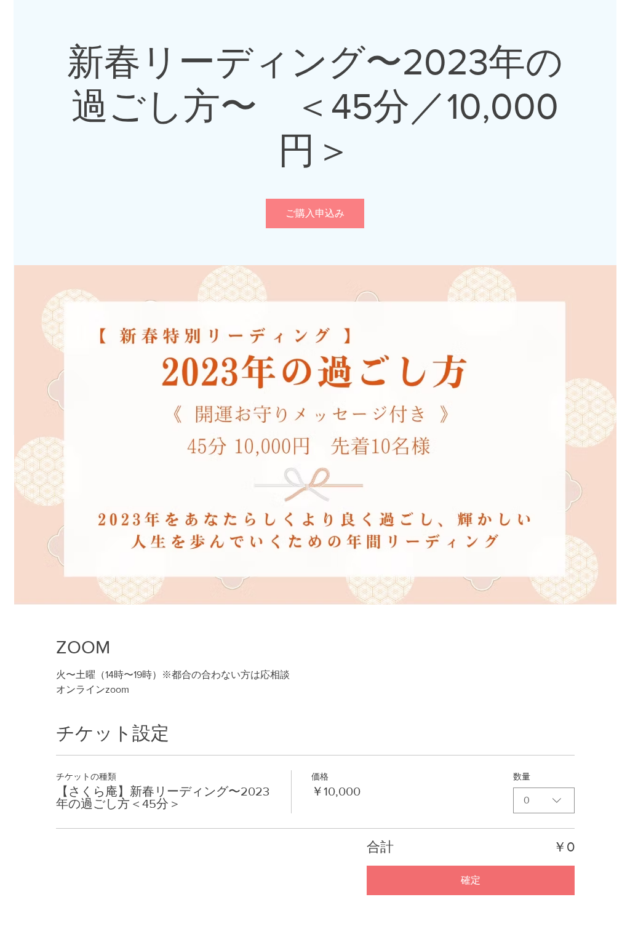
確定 (470, 880)
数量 (521, 776)
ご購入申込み (315, 213)
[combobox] (544, 800)
